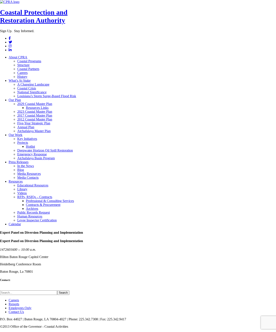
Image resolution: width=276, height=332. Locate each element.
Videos (22, 193)
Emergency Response (32, 154)
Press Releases (18, 162)
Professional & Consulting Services (50, 201)
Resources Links (37, 108)
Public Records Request (33, 212)
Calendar (15, 224)
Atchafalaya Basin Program (36, 158)
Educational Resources (32, 185)
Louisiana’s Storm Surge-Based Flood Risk (46, 96)
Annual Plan (25, 127)
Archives (32, 208)
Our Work (15, 135)
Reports (14, 304)
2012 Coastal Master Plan (34, 119)
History (22, 76)
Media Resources (29, 173)
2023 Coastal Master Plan (34, 111)
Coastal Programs (29, 61)
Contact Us (16, 312)
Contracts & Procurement (43, 205)
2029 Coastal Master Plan (34, 104)
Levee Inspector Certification (37, 220)
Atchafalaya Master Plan (34, 131)
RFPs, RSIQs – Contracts (34, 197)
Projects (22, 142)
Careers (22, 73)
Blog (20, 170)
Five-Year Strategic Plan (33, 123)
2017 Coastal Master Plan (34, 115)
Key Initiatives (27, 139)
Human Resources (29, 216)
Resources (16, 181)
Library (22, 189)
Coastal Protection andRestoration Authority (33, 16)
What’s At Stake (20, 80)
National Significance (32, 92)
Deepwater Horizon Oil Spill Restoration (45, 150)
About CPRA (18, 57)
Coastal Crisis (26, 88)
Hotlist (30, 146)
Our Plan (15, 100)
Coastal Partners (28, 69)
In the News (25, 166)
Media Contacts (28, 177)
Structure (23, 65)
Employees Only (20, 308)
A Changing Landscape (33, 84)
